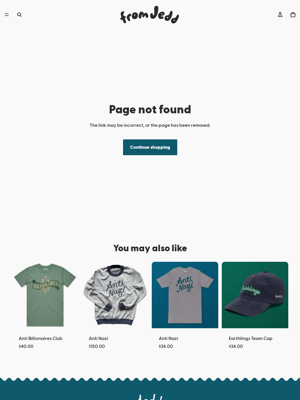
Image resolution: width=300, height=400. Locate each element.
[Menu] (6, 14)
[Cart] (293, 14)
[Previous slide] (228, 295)
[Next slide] (281, 295)
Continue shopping (150, 147)
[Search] (19, 14)
